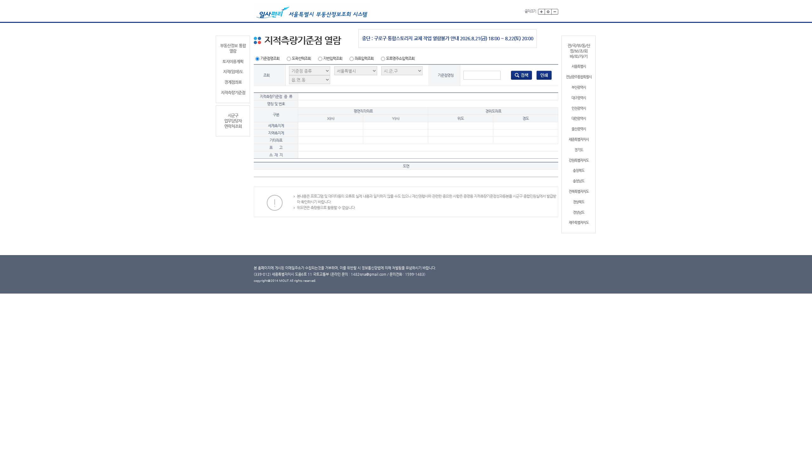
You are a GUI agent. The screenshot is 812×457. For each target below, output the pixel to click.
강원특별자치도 (579, 160)
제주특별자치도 (579, 223)
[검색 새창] (521, 75)
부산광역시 (579, 87)
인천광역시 (579, 108)
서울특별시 (579, 66)
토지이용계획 (232, 61)
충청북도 (578, 171)
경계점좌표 (233, 82)
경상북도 (578, 202)
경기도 (578, 150)
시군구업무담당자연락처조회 (233, 121)
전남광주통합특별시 (579, 77)
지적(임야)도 (233, 71)
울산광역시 (579, 129)
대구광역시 (579, 98)
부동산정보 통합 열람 (233, 48)
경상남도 (578, 212)
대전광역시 (579, 118)
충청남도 (578, 181)
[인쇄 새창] (544, 75)
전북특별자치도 (579, 191)
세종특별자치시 (579, 139)
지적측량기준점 (233, 92)
